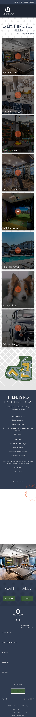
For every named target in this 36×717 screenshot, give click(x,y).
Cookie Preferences (18, 715)
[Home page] (18, 612)
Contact (5, 672)
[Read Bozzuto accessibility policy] (3, 699)
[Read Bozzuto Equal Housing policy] (7, 699)
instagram (19, 620)
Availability (27, 598)
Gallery (5, 652)
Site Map (24, 712)
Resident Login (29, 2)
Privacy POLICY (15, 712)
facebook (16, 620)
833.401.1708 (18, 2)
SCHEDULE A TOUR (18, 691)
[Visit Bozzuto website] (29, 699)
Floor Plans (6, 632)
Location (5, 662)
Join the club (9, 598)
